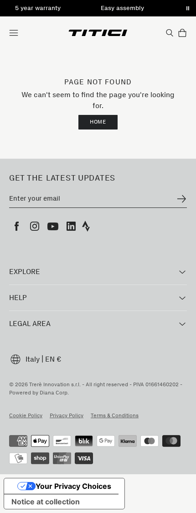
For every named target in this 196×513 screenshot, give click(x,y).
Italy (33, 359)
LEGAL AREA (30, 323)
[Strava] (86, 226)
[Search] (169, 32)
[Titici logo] (98, 33)
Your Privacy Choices (73, 486)
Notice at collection (45, 501)
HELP (18, 297)
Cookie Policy (25, 415)
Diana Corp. (54, 392)
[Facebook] (16, 226)
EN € (53, 359)
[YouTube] (53, 226)
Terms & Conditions (115, 415)
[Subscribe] (181, 198)
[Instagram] (34, 226)
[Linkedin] (71, 226)
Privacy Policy (66, 415)
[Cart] (182, 32)
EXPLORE (24, 271)
